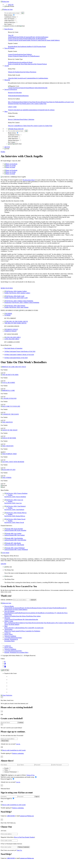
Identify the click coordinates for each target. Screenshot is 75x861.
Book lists (17, 46)
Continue (20, 722)
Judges (46, 78)
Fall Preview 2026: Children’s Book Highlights (25, 302)
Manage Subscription (35, 88)
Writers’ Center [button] (8, 621)
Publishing (20, 95)
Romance (45, 37)
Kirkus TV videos (55, 613)
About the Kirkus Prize (26, 72)
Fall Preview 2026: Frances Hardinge (15, 496)
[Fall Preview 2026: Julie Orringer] (14, 305)
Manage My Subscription (25, 619)
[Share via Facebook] (10, 164)
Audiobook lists (24, 46)
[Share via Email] (9, 167)
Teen (24, 54)
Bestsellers (11, 46)
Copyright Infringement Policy (13, 637)
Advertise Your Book (19, 103)
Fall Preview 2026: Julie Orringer (18, 307)
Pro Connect (8, 24)
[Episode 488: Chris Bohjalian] (13, 538)
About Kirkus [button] (8, 629)
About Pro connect (32, 125)
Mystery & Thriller (28, 56)
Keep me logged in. (6, 779)
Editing (14, 95)
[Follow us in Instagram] (5, 665)
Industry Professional (10, 772)
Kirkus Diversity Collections (12, 628)
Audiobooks (11, 37)
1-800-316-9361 (11, 816)
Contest (17, 631)
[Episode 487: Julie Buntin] (12, 543)
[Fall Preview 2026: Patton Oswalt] (14, 519)
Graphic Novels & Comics (33, 40)
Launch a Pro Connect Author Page (60, 623)
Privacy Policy (8, 634)
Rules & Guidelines (38, 78)
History (44, 38)
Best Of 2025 (33, 46)
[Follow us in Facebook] (4, 662)
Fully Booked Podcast (40, 64)
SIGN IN (10, 4)
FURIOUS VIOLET (10, 331)
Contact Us (7, 646)
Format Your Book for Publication (51, 102)
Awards (22, 62)
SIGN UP (33, 600)
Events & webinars (49, 110)
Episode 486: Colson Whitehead (18, 549)
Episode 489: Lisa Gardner (17, 535)
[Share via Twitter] (10, 165)
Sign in (3, 775)
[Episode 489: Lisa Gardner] (12, 533)
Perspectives (16, 62)
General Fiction (12, 54)
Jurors (34, 72)
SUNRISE (7, 315)
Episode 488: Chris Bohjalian (17, 540)
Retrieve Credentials (23, 847)
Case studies (23, 110)
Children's (57, 40)
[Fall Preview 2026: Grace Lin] (13, 500)
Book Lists (14, 613)
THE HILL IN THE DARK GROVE (15, 323)
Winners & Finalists (13, 72)
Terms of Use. (30, 775)
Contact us (7, 632)
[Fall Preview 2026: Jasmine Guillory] (15, 291)
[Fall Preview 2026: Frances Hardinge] (15, 493)
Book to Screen (12, 64)
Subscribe (44, 88)
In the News (20, 64)
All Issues (26, 88)
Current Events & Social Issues (17, 40)
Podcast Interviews (10, 22)
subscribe (3, 563)
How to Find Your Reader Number (24, 837)
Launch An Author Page (45, 125)
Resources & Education (15, 92)
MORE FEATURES (7, 288)
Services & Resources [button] (10, 89)
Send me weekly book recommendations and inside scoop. (18, 777)
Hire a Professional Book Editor (13, 623)
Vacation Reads (41, 46)
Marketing (26, 95)
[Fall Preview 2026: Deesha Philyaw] (15, 512)
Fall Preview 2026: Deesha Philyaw (14, 516)
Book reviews (8, 15)
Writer (6, 770)
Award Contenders (27, 78)
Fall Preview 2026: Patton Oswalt (14, 522)
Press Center (25, 631)
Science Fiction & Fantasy (15, 38)
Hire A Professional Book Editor (17, 102)
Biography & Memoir (35, 38)
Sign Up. (19, 850)
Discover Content (13, 125)
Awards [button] (6, 65)
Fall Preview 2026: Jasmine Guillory (19, 293)
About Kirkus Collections (26, 119)
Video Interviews (9, 20)
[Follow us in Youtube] (5, 667)
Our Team (12, 631)
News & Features (9, 19)
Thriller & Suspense (25, 37)
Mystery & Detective (37, 37)
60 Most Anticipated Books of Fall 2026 (16, 357)
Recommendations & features (35, 110)
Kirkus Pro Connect (26, 628)
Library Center (12, 106)
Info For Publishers (34, 631)
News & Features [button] (9, 48)
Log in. (18, 744)
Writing (10, 95)
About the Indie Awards (15, 78)
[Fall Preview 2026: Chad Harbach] (15, 506)
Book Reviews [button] (8, 29)
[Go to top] (5, 670)
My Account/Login (37, 628)
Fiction (17, 37)
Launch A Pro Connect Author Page (36, 103)
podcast (6, 530)
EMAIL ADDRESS (6, 600)
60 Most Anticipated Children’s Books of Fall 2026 (19, 354)
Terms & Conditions (10, 636)
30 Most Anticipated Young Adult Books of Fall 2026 (19, 351)
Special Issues (20, 88)
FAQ (20, 631)
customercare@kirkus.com (27, 816)
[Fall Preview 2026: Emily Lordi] (14, 296)
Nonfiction (26, 38)
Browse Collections (13, 119)
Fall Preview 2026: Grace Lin (13, 503)
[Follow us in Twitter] (5, 663)
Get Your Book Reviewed (34, 102)
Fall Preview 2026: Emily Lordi (18, 297)
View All (10, 35)
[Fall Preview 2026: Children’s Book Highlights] (18, 301)
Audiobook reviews (10, 17)
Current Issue (12, 88)
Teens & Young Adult (47, 40)
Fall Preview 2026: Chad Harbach (14, 509)
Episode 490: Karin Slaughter (17, 530)
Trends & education (13, 110)
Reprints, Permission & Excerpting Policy (11, 640)
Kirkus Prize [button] (8, 614)
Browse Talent (22, 125)
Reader (6, 768)
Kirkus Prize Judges (35, 616)
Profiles (10, 62)
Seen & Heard (28, 62)
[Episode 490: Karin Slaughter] (13, 528)
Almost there (4, 740)
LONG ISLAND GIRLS (11, 339)
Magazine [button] (7, 80)
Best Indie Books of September (13, 348)
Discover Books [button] (9, 606)
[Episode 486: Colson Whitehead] (14, 548)
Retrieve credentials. (18, 753)
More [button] (6, 111)
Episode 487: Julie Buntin (16, 544)
